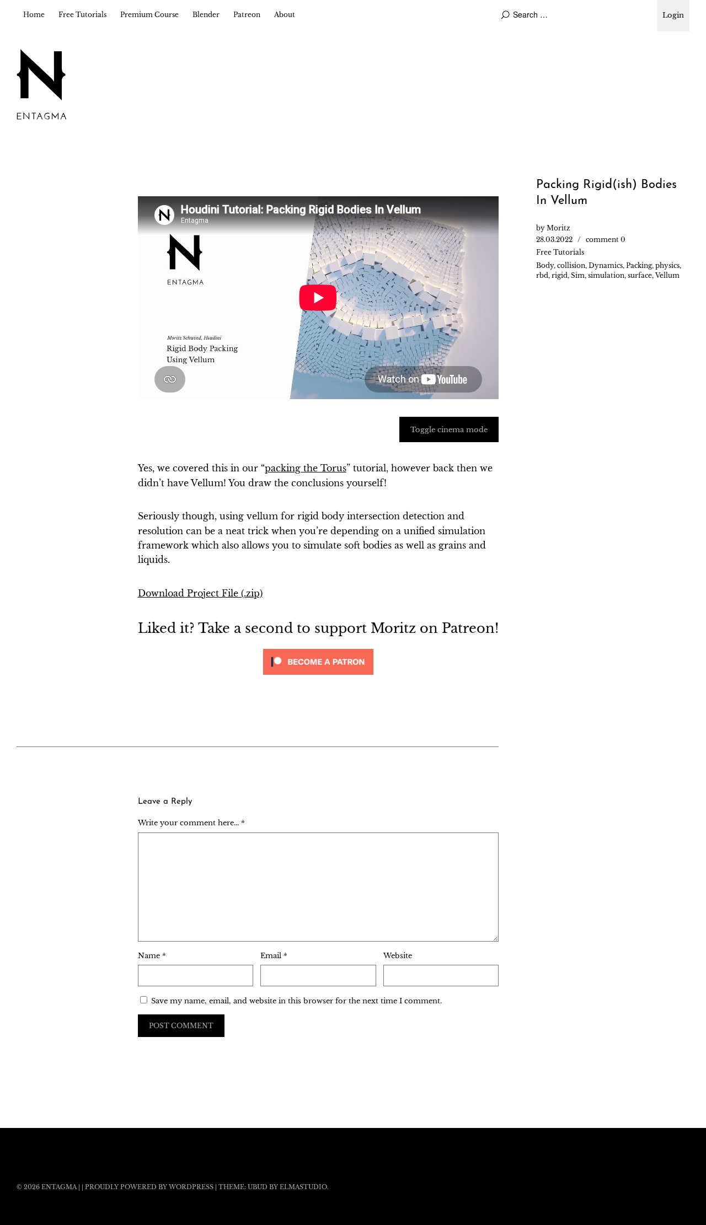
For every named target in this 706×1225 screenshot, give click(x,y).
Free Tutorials (82, 14)
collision (571, 265)
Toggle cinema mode (449, 429)
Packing (639, 265)
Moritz (558, 228)
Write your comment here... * (191, 823)
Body (545, 265)
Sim (578, 275)
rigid (560, 275)
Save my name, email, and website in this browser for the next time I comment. (296, 1001)
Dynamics (606, 265)
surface (640, 275)
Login (673, 15)
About (284, 14)
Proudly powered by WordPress (149, 1187)
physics (667, 265)
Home (34, 14)
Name (152, 955)
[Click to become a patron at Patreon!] (318, 677)
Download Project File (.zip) (200, 593)
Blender (206, 14)
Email (273, 955)
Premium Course (149, 14)
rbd (542, 275)
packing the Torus (305, 468)
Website (397, 955)
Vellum (667, 275)
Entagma (59, 1187)
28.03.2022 (554, 239)
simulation (606, 275)
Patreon (246, 14)
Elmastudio (303, 1187)
